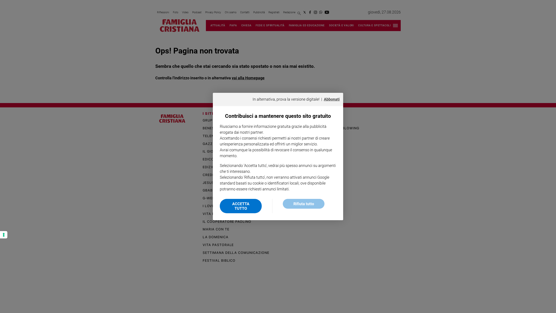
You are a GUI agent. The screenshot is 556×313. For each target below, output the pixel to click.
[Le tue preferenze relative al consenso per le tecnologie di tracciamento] (3, 234)
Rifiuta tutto (303, 203)
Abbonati (332, 99)
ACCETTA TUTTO (240, 206)
